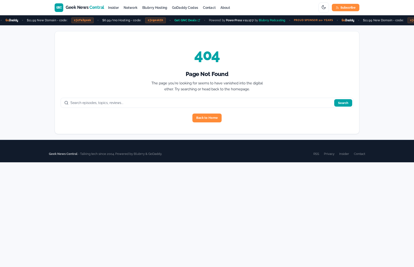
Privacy (329, 154)
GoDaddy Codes (185, 8)
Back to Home (207, 118)
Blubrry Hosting (154, 8)
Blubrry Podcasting (270, 20)
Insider (113, 8)
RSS (316, 154)
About (225, 8)
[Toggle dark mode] (323, 7)
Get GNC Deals (184, 20)
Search (343, 103)
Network (131, 8)
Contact (209, 8)
